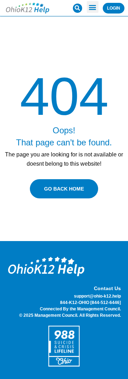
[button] (92, 7)
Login (113, 8)
